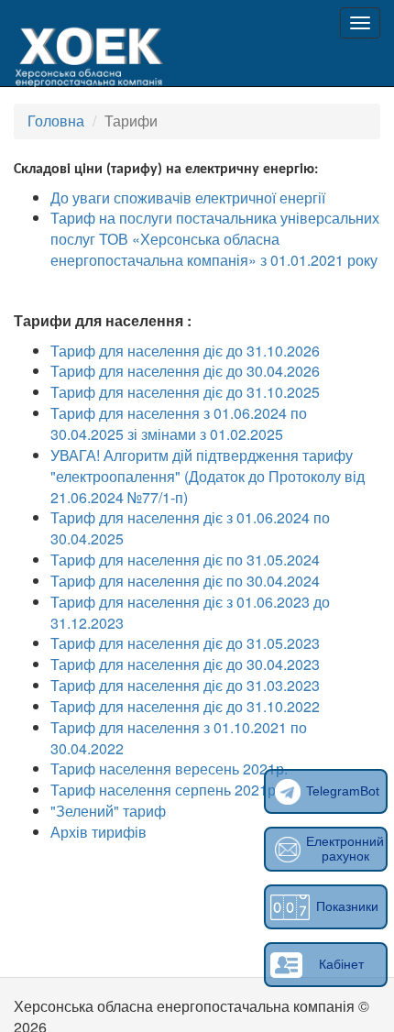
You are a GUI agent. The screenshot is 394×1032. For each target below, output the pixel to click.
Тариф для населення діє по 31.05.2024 (185, 559)
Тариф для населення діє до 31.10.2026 (185, 350)
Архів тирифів (98, 831)
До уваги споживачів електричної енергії (189, 197)
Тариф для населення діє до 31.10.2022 (185, 706)
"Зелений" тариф (108, 810)
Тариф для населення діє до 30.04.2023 (185, 664)
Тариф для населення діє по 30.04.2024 (185, 580)
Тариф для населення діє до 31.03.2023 (185, 685)
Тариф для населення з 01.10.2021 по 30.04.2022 (178, 738)
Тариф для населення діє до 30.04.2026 (185, 370)
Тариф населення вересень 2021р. (169, 768)
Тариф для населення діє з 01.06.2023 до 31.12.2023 (190, 612)
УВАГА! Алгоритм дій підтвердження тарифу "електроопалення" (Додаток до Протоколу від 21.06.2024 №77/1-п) (207, 476)
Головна (55, 120)
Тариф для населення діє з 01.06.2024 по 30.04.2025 (190, 528)
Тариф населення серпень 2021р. (164, 789)
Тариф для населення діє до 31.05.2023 (185, 642)
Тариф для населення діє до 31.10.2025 (185, 391)
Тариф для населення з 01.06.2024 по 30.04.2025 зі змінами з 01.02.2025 (178, 423)
